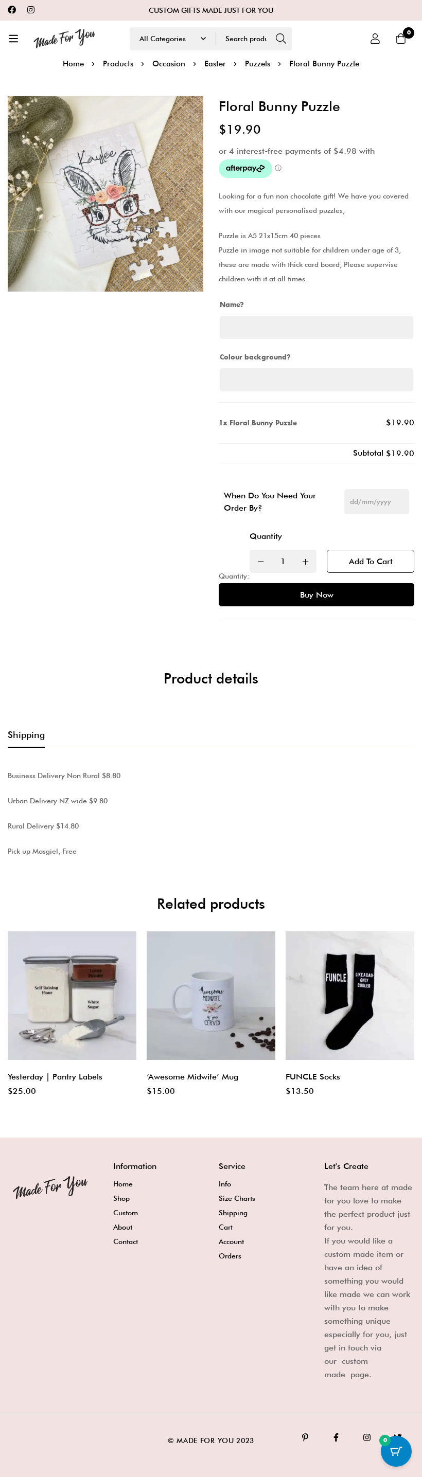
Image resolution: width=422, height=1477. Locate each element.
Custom (125, 1213)
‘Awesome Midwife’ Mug (192, 1077)
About (122, 1227)
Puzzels (257, 63)
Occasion (168, 63)
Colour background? (255, 357)
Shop (121, 1198)
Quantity (266, 536)
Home (73, 63)
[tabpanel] (211, 813)
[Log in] (375, 38)
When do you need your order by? (270, 502)
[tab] (26, 735)
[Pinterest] (305, 1437)
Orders (230, 1256)
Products (118, 63)
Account (231, 1241)
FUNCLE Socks (313, 1077)
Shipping (233, 1213)
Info (225, 1184)
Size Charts (237, 1198)
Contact (125, 1241)
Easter (215, 63)
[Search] (280, 38)
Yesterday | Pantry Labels (55, 1077)
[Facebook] (12, 10)
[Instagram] (31, 10)
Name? (232, 305)
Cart (226, 1227)
